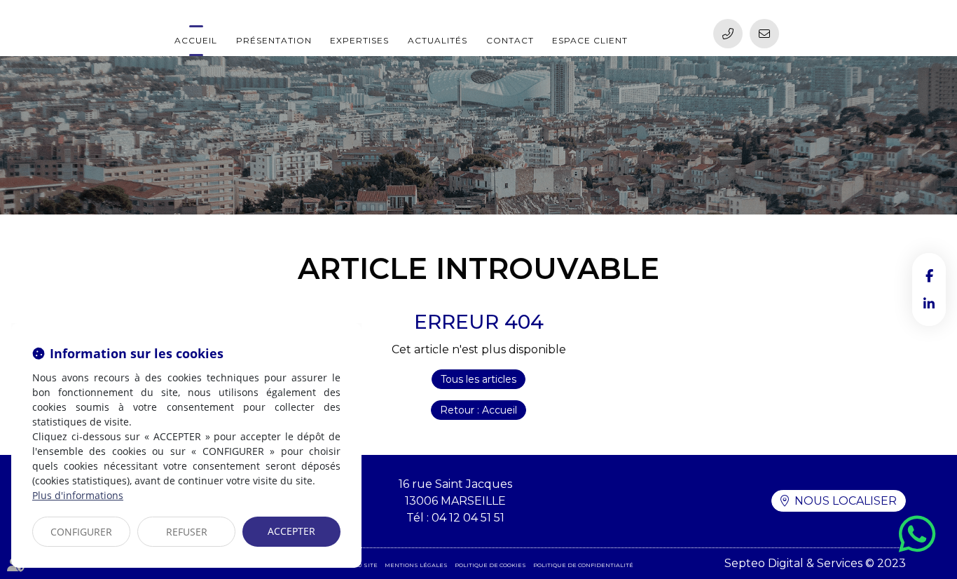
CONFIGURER (81, 531)
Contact (510, 40)
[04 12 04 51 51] (728, 33)
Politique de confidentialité (583, 564)
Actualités (437, 40)
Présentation (274, 40)
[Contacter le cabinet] (764, 33)
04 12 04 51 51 (468, 517)
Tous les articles (478, 379)
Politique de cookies (490, 564)
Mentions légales (416, 564)
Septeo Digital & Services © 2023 (815, 563)
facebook (929, 275)
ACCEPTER (291, 531)
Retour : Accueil (478, 410)
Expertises (359, 40)
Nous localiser (845, 501)
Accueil (195, 40)
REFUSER (186, 531)
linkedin (929, 303)
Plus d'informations (77, 495)
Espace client (590, 40)
